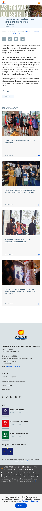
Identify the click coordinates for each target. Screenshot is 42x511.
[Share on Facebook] (4, 39)
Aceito (21, 505)
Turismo (7, 96)
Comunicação (12, 32)
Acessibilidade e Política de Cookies (13, 381)
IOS (20, 412)
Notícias (20, 32)
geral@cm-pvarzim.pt (13, 366)
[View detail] (39, 155)
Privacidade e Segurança (9, 377)
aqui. (34, 481)
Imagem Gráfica (7, 385)
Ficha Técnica (6, 390)
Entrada (4, 32)
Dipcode (26, 461)
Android (12, 412)
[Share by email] (16, 39)
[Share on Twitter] (10, 39)
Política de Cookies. (30, 501)
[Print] (22, 39)
